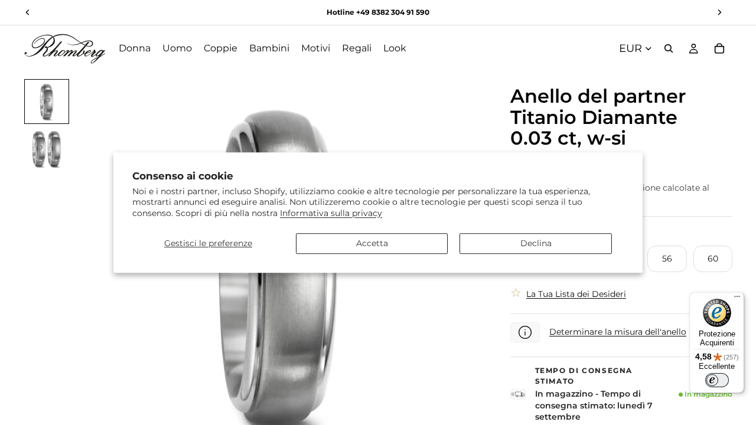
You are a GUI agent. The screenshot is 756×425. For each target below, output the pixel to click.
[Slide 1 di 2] (46, 101)
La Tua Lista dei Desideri (576, 294)
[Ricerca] (669, 48)
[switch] (717, 380)
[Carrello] (719, 48)
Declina (536, 243)
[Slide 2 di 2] (46, 149)
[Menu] (737, 299)
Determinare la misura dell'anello (617, 331)
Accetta (372, 243)
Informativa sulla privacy (331, 213)
